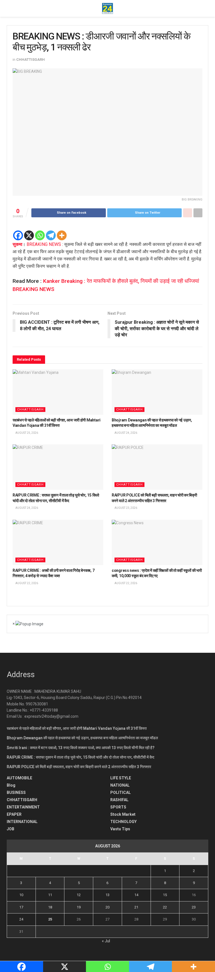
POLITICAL (120, 792)
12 (79, 895)
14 (136, 895)
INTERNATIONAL (22, 821)
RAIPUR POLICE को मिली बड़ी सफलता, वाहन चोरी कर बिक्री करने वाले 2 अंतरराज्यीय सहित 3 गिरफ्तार (79, 766)
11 (50, 895)
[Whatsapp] (40, 235)
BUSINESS (16, 792)
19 (79, 907)
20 (107, 907)
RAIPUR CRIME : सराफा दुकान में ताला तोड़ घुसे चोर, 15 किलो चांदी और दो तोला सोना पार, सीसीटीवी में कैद (80, 757)
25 (50, 919)
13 (107, 895)
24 (21, 919)
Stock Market (122, 814)
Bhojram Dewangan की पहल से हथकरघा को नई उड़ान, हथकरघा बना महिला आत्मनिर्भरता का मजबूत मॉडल (82, 738)
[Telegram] (51, 235)
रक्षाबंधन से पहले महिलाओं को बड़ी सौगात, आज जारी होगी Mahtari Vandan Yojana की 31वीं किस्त (77, 728)
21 (136, 907)
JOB (10, 829)
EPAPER (14, 814)
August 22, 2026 (26, 583)
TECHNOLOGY (123, 821)
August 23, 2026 (125, 507)
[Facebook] (18, 235)
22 (165, 907)
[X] (29, 235)
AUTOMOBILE (19, 778)
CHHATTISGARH (30, 59)
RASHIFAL (119, 800)
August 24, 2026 (125, 432)
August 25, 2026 (26, 432)
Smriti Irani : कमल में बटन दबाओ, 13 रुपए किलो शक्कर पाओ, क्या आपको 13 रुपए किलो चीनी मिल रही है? (81, 747)
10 (21, 895)
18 (50, 907)
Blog (11, 785)
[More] (62, 235)
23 (194, 907)
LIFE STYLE (120, 778)
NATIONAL (120, 785)
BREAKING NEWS (44, 244)
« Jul (106, 941)
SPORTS (118, 807)
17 (21, 907)
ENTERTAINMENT (23, 807)
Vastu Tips (120, 829)
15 (165, 895)
